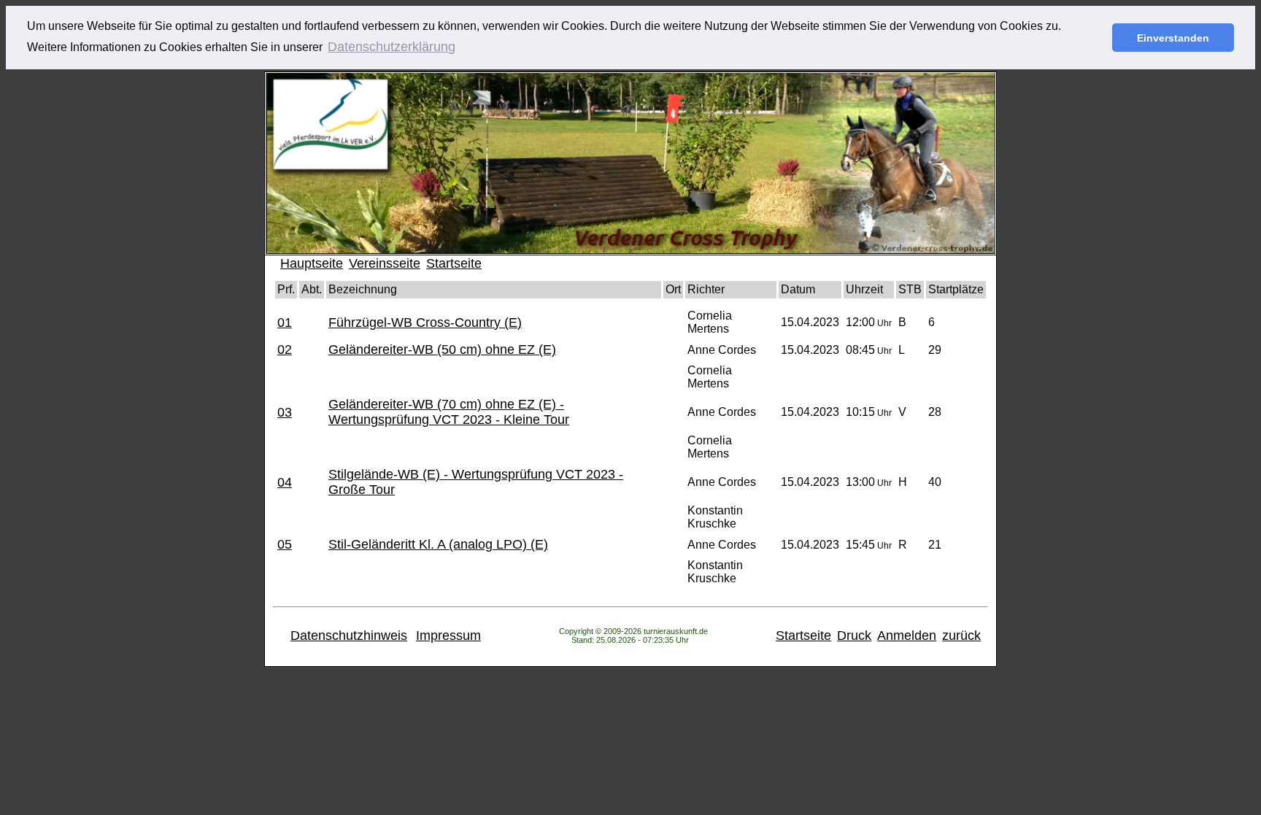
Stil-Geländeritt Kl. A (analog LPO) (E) (438, 544)
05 (284, 544)
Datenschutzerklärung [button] (391, 46)
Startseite (454, 263)
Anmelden (906, 635)
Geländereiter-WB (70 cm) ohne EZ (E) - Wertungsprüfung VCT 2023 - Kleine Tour (448, 412)
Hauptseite (311, 263)
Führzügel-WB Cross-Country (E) (425, 322)
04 (284, 482)
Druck (854, 635)
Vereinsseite (384, 263)
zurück (961, 635)
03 (284, 412)
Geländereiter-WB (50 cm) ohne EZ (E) (442, 349)
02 (284, 349)
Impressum (448, 635)
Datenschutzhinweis (348, 635)
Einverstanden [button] (1173, 38)
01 (284, 322)
